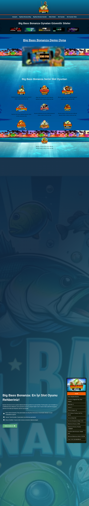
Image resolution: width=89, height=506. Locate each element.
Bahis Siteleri (52, 17)
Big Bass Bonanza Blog (25, 17)
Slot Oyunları (61, 17)
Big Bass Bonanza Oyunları (40, 17)
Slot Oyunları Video (72, 17)
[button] (44, 56)
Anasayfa (14, 17)
